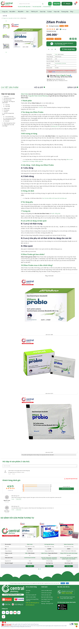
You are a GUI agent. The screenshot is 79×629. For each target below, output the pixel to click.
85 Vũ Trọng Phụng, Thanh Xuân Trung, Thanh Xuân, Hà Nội (67, 597)
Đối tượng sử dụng (7, 99)
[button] (39, 569)
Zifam (56, 54)
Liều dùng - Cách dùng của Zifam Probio (8, 102)
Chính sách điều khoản (46, 590)
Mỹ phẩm (20, 11)
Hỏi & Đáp (39, 87)
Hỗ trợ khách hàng (31, 587)
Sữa (27, 11)
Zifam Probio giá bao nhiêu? (9, 123)
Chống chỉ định (7, 108)
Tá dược (49, 11)
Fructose (41, 107)
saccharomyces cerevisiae (29, 557)
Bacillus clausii (69, 558)
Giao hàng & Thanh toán (47, 599)
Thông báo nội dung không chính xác (32, 599)
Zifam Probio (24, 94)
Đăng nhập (57, 3)
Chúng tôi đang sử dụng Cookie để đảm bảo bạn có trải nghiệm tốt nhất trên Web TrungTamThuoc (34, 583)
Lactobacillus (54, 557)
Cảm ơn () (18, 499)
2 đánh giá (64, 29)
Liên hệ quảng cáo (30, 605)
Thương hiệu (64, 11)
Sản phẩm (12, 11)
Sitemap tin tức (49, 603)
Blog (71, 11)
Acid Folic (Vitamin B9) (46, 557)
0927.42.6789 (67, 593)
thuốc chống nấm (55, 213)
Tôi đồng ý (63, 583)
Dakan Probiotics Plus (68, 544)
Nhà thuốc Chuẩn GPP (31, 595)
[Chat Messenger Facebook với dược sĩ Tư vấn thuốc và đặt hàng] (52, 45)
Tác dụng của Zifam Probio (9, 98)
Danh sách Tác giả (45, 601)
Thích (9, 474)
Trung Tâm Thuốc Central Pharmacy (38, 96)
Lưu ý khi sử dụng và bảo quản (8, 114)
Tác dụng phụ (6, 110)
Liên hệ (5, 16)
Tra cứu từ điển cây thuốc (24, 6)
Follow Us (5, 608)
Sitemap (43, 603)
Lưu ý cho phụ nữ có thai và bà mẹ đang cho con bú (9, 119)
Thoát (67, 583)
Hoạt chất (56, 11)
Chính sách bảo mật (55, 583)
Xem (62, 26)
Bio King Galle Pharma (49, 544)
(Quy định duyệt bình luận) (71, 478)
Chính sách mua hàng (46, 592)
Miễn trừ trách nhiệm (31, 597)
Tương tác (6, 111)
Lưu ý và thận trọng (9, 116)
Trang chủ (4, 11)
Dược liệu (42, 11)
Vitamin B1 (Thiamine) (46, 558)
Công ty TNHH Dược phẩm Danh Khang (68, 553)
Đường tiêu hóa (56, 126)
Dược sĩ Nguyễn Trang (63, 75)
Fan (7, 604)
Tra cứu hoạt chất (37, 6)
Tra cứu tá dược (47, 6)
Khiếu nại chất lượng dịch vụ (32, 602)
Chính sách (44, 587)
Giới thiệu (28, 590)
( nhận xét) (10, 490)
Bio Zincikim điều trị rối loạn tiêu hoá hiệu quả (54, 198)
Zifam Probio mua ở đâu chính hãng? (8, 125)
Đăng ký (68, 3)
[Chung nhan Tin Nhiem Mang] (71, 624)
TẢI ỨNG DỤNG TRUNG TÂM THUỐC (66, 602)
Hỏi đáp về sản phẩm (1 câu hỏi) (16, 461)
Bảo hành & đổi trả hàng (47, 597)
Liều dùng (7, 104)
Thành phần (6, 96)
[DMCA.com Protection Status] (76, 624)
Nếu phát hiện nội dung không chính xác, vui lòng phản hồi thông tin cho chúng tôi (61, 71)
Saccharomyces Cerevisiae (60, 63)
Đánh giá (73, 87)
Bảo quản (7, 121)
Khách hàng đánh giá (11, 480)
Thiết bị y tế (34, 11)
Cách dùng (7, 106)
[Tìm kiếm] (42, 4)
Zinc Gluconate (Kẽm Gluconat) (66, 557)
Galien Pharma (44, 553)
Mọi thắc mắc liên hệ (63, 587)
